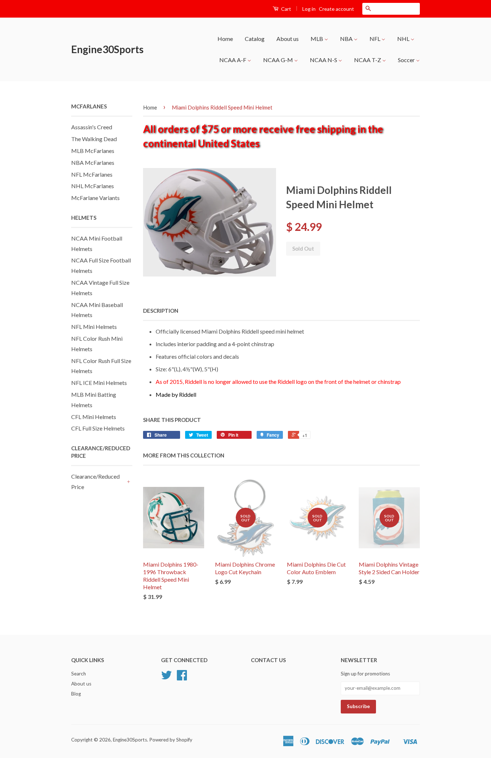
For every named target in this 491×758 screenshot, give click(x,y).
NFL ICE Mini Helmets (99, 382)
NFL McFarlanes (92, 174)
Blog (76, 694)
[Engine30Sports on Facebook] (181, 677)
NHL (403, 38)
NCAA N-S (324, 59)
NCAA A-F (233, 59)
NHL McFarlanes (92, 185)
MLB (317, 38)
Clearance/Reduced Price (95, 481)
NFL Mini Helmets (94, 326)
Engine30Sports (107, 49)
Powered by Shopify (170, 740)
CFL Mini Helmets (93, 416)
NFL (375, 38)
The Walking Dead (94, 138)
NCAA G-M (278, 59)
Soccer (407, 59)
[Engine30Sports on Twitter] (166, 677)
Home (225, 38)
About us (287, 38)
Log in (309, 9)
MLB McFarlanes (92, 150)
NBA (347, 38)
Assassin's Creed (91, 127)
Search (78, 673)
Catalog (255, 38)
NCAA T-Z (368, 59)
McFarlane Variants (95, 197)
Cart (285, 9)
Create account (336, 9)
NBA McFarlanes (92, 162)
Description (160, 310)
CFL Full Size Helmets (98, 428)
